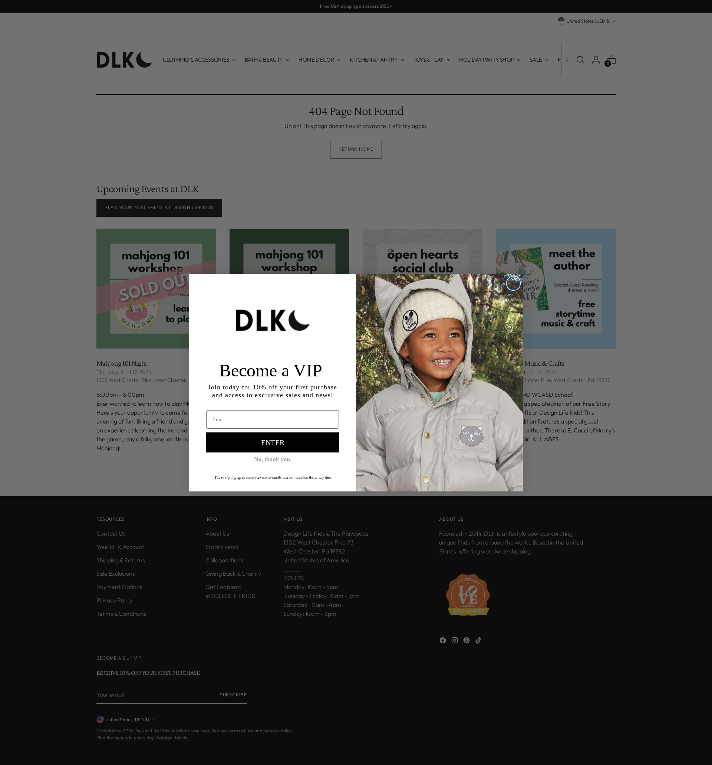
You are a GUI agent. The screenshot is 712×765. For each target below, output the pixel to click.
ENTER (272, 442)
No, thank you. (272, 459)
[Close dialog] (513, 283)
